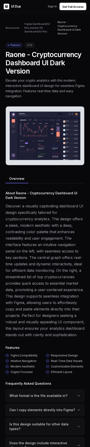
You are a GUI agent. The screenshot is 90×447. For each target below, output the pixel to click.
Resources (13, 27)
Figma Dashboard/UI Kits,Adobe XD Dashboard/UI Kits (37, 27)
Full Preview (69, 160)
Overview (16, 179)
